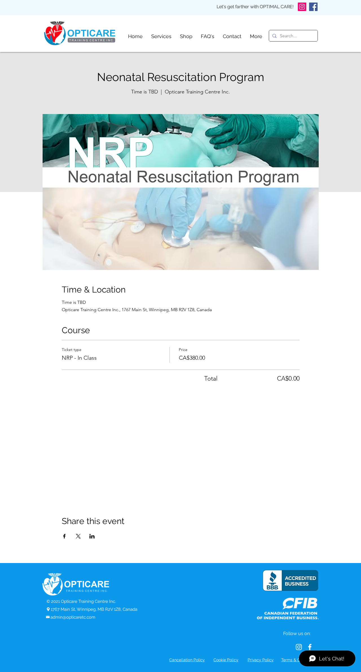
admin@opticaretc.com (72, 617)
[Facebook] (313, 7)
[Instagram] (302, 7)
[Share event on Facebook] (64, 536)
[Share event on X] (78, 536)
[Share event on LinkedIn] (92, 536)
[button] (161, 36)
